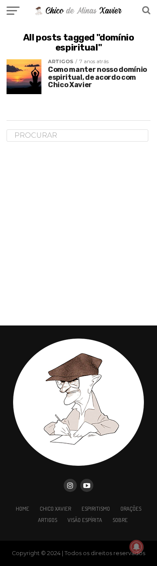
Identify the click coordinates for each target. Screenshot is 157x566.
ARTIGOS (47, 519)
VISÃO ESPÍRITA (85, 519)
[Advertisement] (78, 233)
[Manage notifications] (136, 547)
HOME (22, 508)
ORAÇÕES (130, 508)
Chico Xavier (55, 508)
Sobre (120, 519)
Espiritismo (96, 508)
